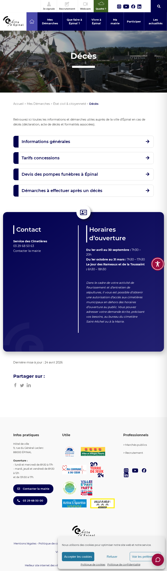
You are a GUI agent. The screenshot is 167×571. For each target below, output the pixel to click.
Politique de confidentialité (123, 564)
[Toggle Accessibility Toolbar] (157, 264)
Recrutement (134, 452)
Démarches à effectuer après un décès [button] (62, 190)
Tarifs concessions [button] (40, 157)
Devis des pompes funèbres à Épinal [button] (60, 174)
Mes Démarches (38, 104)
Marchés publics (136, 444)
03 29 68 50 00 (32, 500)
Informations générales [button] (46, 141)
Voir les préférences (145, 556)
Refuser (112, 556)
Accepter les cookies (78, 556)
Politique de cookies (93, 564)
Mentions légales (25, 543)
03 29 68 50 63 (23, 246)
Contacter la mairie (27, 251)
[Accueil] (31, 21)
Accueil (18, 104)
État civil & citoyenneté (69, 104)
